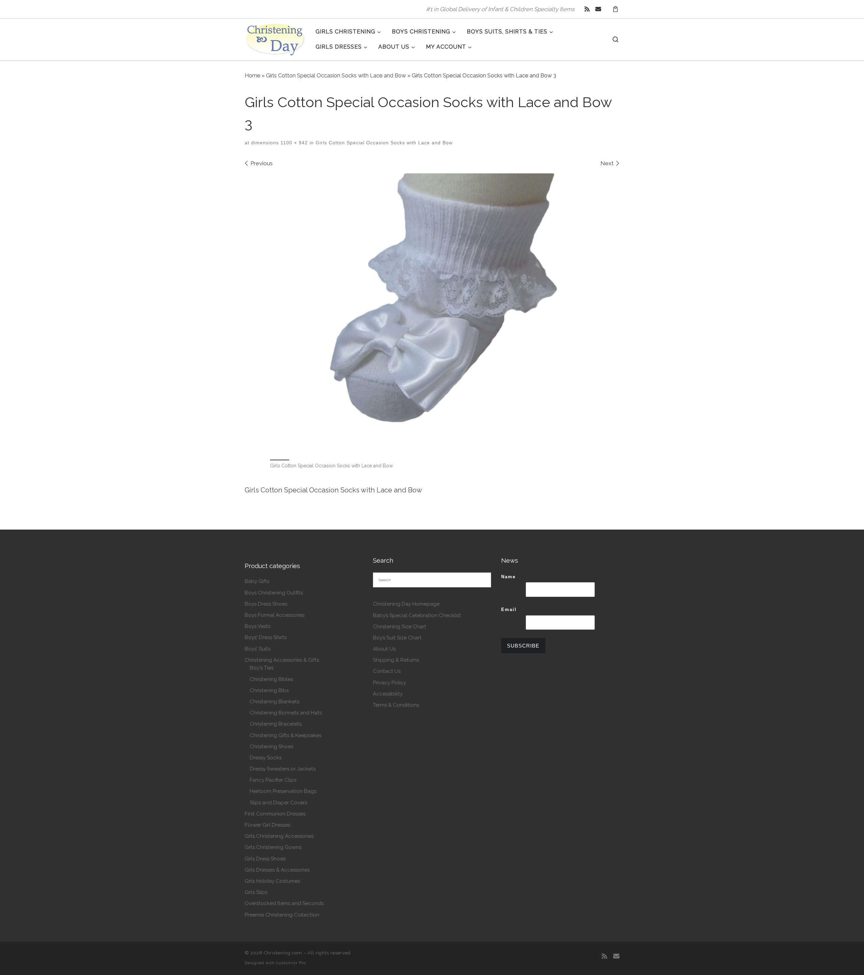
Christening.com (283, 952)
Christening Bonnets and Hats (286, 713)
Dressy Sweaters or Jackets (283, 769)
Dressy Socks (265, 758)
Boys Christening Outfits (274, 593)
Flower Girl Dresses (267, 825)
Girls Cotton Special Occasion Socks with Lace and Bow (336, 75)
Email (509, 609)
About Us (384, 649)
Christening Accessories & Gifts (282, 660)
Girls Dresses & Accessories (277, 870)
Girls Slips (256, 892)
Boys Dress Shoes (266, 604)
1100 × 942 (293, 142)
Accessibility (388, 694)
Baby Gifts (257, 581)
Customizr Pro (291, 962)
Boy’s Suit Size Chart (397, 638)
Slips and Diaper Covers (278, 803)
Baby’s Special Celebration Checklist (417, 615)
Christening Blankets (274, 702)
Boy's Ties (261, 668)
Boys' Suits (257, 649)
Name (508, 576)
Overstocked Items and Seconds (284, 903)
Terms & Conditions (396, 705)
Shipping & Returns (396, 660)
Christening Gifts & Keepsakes (285, 735)
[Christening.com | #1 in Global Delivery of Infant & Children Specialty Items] (275, 38)
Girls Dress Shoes (265, 859)
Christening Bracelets (275, 724)
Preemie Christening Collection (282, 915)
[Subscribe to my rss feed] (587, 9)
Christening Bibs (269, 690)
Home (252, 75)
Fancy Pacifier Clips (273, 780)
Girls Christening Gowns (273, 847)
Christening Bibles (271, 679)
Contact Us (387, 671)
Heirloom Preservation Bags (283, 791)
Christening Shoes (271, 747)
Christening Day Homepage (406, 604)
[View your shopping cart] (615, 9)
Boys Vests (257, 626)
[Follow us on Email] (598, 9)
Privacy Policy (389, 683)
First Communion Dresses (275, 814)
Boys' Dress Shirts (266, 637)
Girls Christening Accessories (279, 836)
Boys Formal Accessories (274, 615)
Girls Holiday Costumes (272, 881)
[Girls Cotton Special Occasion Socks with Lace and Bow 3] (432, 312)
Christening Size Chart (399, 627)
